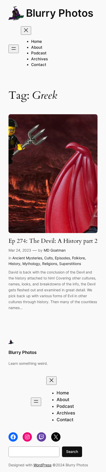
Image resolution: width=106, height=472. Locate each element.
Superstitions (70, 263)
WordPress (42, 465)
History (14, 263)
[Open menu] (13, 49)
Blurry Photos (59, 13)
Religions (49, 263)
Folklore (78, 258)
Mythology (31, 263)
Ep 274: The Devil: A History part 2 (53, 241)
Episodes (62, 258)
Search (72, 451)
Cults (48, 258)
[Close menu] (26, 30)
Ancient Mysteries (27, 258)
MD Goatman (55, 250)
